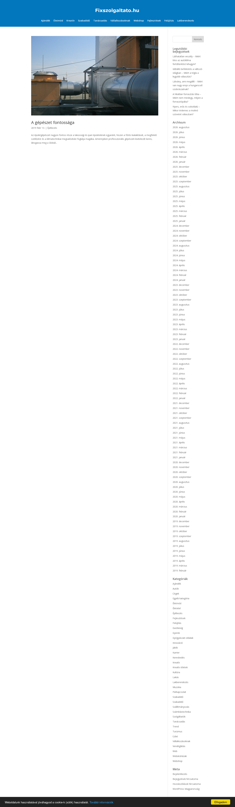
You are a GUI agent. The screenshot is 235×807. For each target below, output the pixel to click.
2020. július (178, 486)
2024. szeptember (182, 240)
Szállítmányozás (181, 706)
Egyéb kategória (181, 598)
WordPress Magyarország (186, 788)
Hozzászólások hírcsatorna (187, 783)
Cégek (176, 593)
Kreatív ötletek (180, 667)
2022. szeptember (182, 358)
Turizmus (177, 731)
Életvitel (177, 608)
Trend (176, 726)
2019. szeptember (182, 536)
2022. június (179, 373)
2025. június (179, 196)
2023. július (178, 309)
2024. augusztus (181, 245)
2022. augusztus (181, 363)
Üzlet (175, 736)
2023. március (180, 329)
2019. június (179, 550)
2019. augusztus (181, 540)
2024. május (179, 260)
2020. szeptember (182, 477)
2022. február (179, 393)
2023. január (179, 339)
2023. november (181, 289)
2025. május (179, 201)
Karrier (176, 652)
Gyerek (176, 632)
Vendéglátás (179, 746)
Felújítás (169, 20)
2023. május (179, 319)
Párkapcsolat (179, 691)
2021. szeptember (182, 417)
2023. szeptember (182, 299)
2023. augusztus (181, 304)
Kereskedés (179, 657)
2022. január (179, 398)
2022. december (181, 343)
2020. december (181, 462)
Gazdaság (178, 627)
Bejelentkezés (180, 773)
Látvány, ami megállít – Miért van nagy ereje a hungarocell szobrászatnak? (188, 85)
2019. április (179, 560)
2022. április (179, 383)
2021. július (178, 427)
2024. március (180, 270)
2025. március (180, 211)
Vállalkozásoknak (120, 20)
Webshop (139, 20)
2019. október (180, 531)
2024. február (179, 275)
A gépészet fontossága (52, 122)
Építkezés (52, 127)
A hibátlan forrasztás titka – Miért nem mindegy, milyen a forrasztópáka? (188, 98)
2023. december (181, 284)
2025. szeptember (182, 181)
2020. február (179, 511)
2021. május (179, 437)
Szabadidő (84, 20)
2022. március (180, 388)
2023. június (179, 314)
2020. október (180, 472)
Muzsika (177, 687)
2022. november (181, 348)
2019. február (179, 570)
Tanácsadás (100, 20)
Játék (175, 647)
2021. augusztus (181, 422)
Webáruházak (180, 756)
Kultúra (176, 672)
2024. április (179, 265)
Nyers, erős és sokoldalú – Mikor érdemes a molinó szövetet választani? (186, 110)
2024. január (179, 279)
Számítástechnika (182, 711)
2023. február (179, 334)
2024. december (181, 225)
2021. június (179, 432)
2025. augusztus (181, 186)
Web (175, 751)
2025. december (181, 166)
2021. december (181, 403)
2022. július (178, 368)
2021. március (180, 447)
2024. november (181, 230)
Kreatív (70, 20)
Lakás (176, 677)
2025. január (179, 220)
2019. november (181, 526)
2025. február (179, 216)
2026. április (179, 147)
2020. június (179, 491)
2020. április (179, 501)
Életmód (58, 20)
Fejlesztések (154, 20)
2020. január (179, 516)
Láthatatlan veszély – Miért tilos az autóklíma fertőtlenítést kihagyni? (187, 60)
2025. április (179, 206)
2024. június (179, 255)
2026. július (178, 132)
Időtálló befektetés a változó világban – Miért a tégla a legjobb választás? (187, 72)
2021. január (179, 457)
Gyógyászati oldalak (183, 637)
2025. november (181, 171)
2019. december (181, 521)
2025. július (178, 191)
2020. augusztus (181, 481)
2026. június (179, 137)
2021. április (179, 442)
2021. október (180, 413)
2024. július (178, 250)
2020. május (179, 496)
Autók (176, 588)
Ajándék (45, 20)
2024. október (180, 235)
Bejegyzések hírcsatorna (185, 778)
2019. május (179, 555)
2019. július (178, 545)
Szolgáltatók (179, 716)
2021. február (179, 452)
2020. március (180, 506)
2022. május (179, 378)
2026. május (179, 142)
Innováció (178, 642)
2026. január (179, 161)
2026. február (179, 156)
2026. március (180, 151)
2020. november (181, 467)
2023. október (180, 294)
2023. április (179, 324)
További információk (101, 802)
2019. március (180, 565)
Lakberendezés (185, 20)
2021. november (181, 408)
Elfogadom (220, 802)
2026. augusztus (181, 127)
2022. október (180, 353)
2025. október (180, 176)
